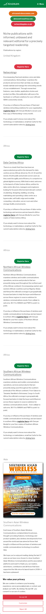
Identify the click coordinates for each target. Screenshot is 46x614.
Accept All (23, 597)
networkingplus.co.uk (23, 24)
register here (9, 111)
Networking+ (10, 72)
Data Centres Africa (13, 162)
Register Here (23, 67)
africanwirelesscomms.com (23, 13)
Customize (23, 603)
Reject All (23, 609)
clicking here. (30, 333)
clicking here (30, 124)
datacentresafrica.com (23, 19)
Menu (41, 4)
